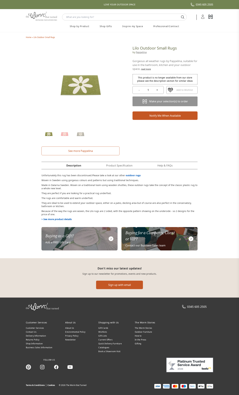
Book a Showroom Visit (109, 351)
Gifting (138, 343)
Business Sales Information (39, 347)
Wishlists (102, 332)
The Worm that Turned (76, 385)
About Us (69, 328)
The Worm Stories (143, 328)
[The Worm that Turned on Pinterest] (28, 367)
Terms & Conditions (35, 385)
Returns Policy (33, 339)
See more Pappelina (80, 151)
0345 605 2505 (204, 4)
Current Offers (105, 339)
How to (138, 335)
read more (146, 69)
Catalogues (103, 347)
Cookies (51, 385)
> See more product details (56, 219)
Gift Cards (103, 328)
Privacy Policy (71, 335)
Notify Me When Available (165, 115)
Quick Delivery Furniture (110, 343)
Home (29, 37)
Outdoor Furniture (143, 332)
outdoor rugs (133, 175)
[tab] (73, 165)
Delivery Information (36, 335)
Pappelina (141, 52)
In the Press (140, 339)
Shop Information (34, 343)
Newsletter (70, 339)
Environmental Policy (75, 332)
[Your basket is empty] (210, 17)
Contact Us (31, 332)
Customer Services (35, 328)
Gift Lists (102, 335)
